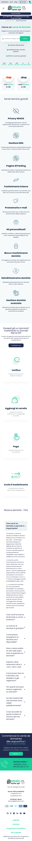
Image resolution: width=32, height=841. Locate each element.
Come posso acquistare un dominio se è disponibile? (12, 638)
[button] (31, 83)
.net (10, 63)
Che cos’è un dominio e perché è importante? (15, 526)
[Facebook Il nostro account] (10, 813)
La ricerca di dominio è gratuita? (15, 627)
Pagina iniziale (10, 21)
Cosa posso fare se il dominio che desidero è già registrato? (15, 677)
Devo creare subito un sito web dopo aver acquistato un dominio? (14, 652)
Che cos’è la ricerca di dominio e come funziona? (15, 617)
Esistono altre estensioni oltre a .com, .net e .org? (14, 664)
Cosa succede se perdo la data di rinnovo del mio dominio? (14, 715)
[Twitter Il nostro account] (14, 813)
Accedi (24, 2)
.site (16, 63)
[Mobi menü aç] (3, 8)
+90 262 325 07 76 (20, 766)
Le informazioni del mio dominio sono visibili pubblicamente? (14, 702)
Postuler (15, 754)
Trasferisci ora (16, 345)
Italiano (5, 2)
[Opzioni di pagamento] (16, 806)
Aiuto (11, 2)
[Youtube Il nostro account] (24, 813)
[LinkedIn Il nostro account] (17, 813)
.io (23, 63)
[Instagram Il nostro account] (21, 813)
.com (4, 63)
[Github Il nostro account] (7, 813)
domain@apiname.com (16, 801)
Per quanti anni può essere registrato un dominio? (15, 689)
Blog (15, 2)
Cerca (25, 38)
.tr (28, 63)
